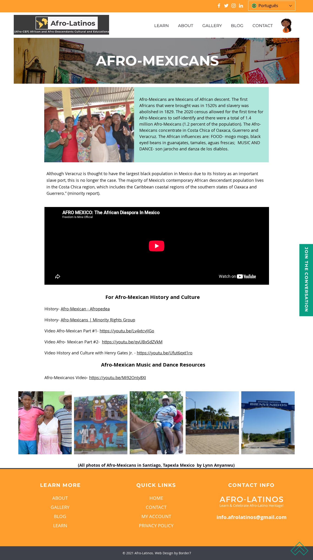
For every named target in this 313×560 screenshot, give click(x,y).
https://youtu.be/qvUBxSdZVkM (132, 342)
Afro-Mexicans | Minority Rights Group (98, 320)
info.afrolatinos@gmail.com (252, 517)
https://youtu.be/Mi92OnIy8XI (117, 377)
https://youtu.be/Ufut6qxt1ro (164, 353)
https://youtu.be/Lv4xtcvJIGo (127, 331)
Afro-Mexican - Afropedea (85, 309)
